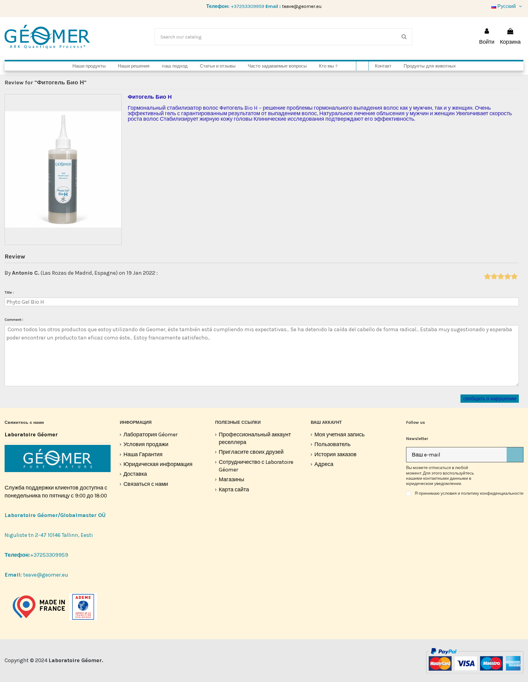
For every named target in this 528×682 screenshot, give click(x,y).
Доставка (135, 474)
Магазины (231, 479)
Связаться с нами (145, 484)
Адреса (323, 464)
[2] (494, 277)
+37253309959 (247, 6)
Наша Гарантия (143, 454)
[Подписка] (515, 454)
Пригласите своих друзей (251, 452)
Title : (9, 292)
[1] (487, 277)
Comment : (14, 319)
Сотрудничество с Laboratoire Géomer (256, 466)
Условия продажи (145, 444)
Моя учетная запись (339, 434)
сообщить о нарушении (489, 399)
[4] (507, 277)
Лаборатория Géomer (150, 434)
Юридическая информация (158, 464)
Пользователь (332, 444)
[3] (500, 277)
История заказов (335, 454)
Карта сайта (234, 489)
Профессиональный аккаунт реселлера (255, 438)
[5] (514, 277)
